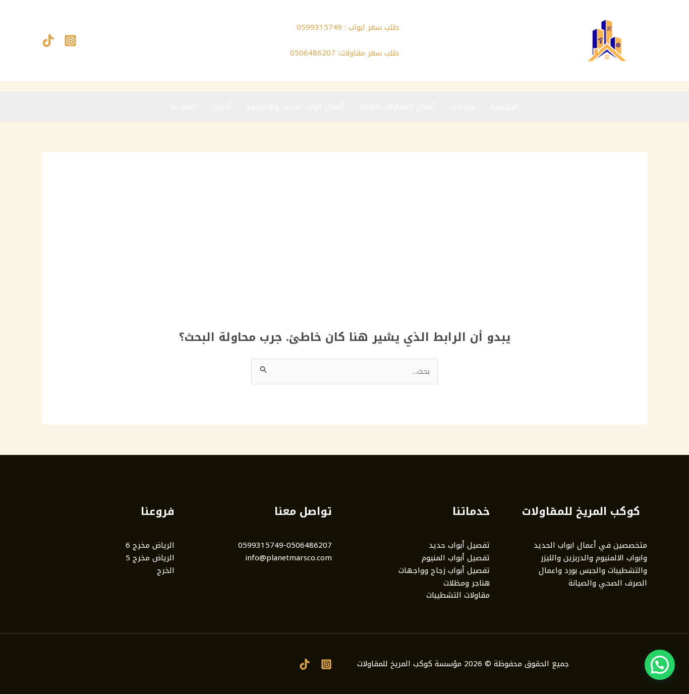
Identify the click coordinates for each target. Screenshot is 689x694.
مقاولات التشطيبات (458, 595)
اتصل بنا (183, 106)
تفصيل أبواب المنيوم (456, 558)
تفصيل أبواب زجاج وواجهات (444, 570)
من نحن (462, 106)
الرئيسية (504, 106)
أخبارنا (222, 106)
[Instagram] (70, 40)
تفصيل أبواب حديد (459, 545)
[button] (660, 665)
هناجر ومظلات (466, 583)
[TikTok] (48, 40)
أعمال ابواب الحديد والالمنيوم (295, 106)
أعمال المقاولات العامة (397, 106)
